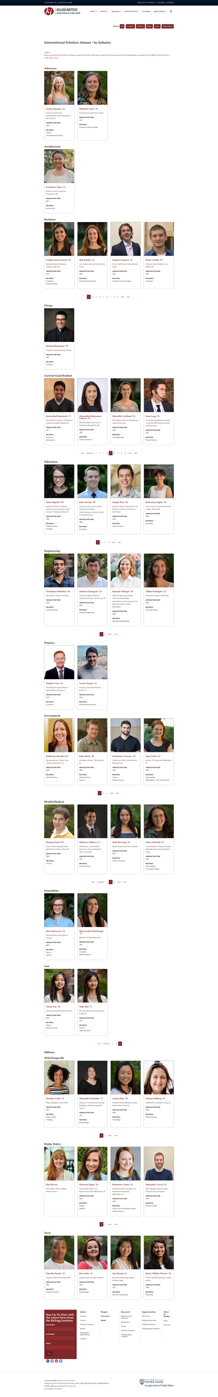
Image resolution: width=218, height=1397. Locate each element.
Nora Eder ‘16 (86, 1273)
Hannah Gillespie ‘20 (122, 591)
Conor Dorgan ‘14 (88, 683)
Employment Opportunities (85, 1334)
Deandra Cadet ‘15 (55, 1098)
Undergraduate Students (126, 1336)
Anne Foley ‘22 (153, 756)
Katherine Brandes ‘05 (57, 756)
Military (154, 55)
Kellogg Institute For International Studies (59, 1383)
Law (148, 55)
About (93, 11)
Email (48, 1343)
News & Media (159, 11)
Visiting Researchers (149, 1320)
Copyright (47, 1381)
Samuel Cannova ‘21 (122, 260)
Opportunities (131, 11)
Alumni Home (167, 26)
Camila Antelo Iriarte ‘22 (58, 260)
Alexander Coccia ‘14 (156, 1184)
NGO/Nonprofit (163, 55)
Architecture (56, 55)
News (166, 1321)
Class (157, 26)
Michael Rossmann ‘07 (57, 346)
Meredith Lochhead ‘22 (123, 416)
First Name (51, 1325)
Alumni (103, 1320)
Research (115, 11)
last (128, 297)
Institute (83, 1316)
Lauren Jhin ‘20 (120, 1098)
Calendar (146, 11)
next (122, 297)
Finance (113, 55)
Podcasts (167, 1325)
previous (90, 453)
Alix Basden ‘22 (86, 260)
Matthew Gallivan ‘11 (89, 842)
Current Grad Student (83, 55)
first (82, 453)
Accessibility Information (53, 1389)
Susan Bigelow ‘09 (55, 502)
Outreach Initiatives (87, 1324)
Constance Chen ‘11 (56, 187)
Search (171, 12)
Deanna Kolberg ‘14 (155, 1098)
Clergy (72, 55)
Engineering (104, 55)
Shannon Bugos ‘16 (88, 1184)
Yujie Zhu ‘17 (85, 1006)
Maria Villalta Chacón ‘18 (158, 1273)
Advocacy (47, 55)
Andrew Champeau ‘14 (90, 591)
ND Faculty (146, 1316)
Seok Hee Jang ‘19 (121, 842)
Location (130, 26)
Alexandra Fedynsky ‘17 (91, 1098)
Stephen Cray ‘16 (54, 683)
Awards (82, 1329)
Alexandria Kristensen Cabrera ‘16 (90, 417)
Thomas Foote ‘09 (54, 842)
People (104, 11)
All (122, 26)
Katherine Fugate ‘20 (156, 502)
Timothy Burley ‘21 (55, 1273)
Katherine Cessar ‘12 (122, 1184)
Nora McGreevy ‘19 (55, 931)
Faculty (123, 1326)
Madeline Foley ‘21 (88, 108)
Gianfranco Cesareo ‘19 (123, 756)
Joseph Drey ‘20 (120, 502)
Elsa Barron (51, 1184)
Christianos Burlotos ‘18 (58, 591)
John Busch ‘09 (86, 756)
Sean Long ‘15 (152, 416)
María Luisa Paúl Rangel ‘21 (91, 932)
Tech (56, 58)
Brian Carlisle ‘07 (154, 260)
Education (95, 55)
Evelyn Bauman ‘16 (55, 108)
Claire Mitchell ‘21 (155, 842)
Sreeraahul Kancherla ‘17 (58, 416)
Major (149, 26)
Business (65, 55)
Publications (125, 1322)
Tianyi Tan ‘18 (53, 1006)
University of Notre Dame (66, 1381)
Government (121, 55)
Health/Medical (132, 55)
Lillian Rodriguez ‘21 (156, 591)
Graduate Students (128, 1330)
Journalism (142, 55)
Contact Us (72, 1386)
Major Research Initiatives (126, 1317)
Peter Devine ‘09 (87, 502)
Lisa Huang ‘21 (119, 1273)
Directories (105, 1316)
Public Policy (49, 58)
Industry (140, 26)
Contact (83, 1320)
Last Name (50, 1334)
